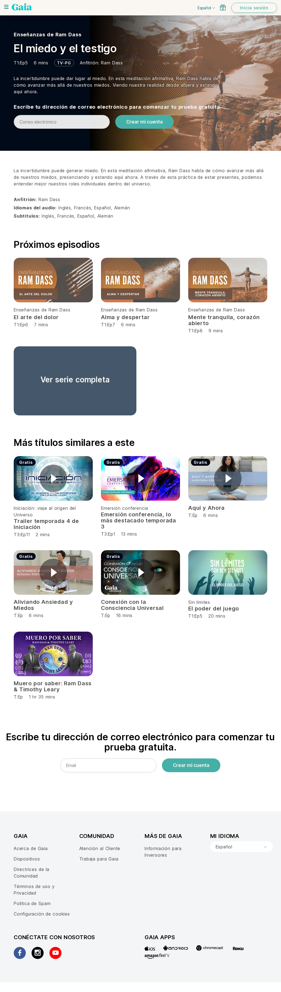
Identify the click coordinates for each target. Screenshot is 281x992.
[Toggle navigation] (6, 7)
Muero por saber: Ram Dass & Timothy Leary (53, 686)
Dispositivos (27, 859)
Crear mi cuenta (144, 122)
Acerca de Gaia (31, 848)
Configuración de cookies (42, 914)
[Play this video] (53, 478)
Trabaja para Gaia (99, 859)
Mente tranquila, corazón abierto (224, 320)
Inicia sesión (254, 7)
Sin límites (199, 602)
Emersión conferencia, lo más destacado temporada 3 (138, 520)
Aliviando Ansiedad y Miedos (43, 605)
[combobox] (241, 846)
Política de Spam (32, 903)
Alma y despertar (125, 317)
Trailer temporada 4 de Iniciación (46, 524)
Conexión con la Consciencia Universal (132, 605)
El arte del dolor (36, 317)
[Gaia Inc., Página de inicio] (22, 6)
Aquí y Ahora (206, 508)
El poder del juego (213, 608)
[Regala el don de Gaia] (223, 7)
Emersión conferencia (124, 508)
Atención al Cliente (99, 848)
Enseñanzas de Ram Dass (47, 34)
